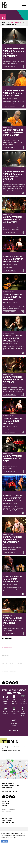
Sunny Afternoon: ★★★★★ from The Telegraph (13, 379)
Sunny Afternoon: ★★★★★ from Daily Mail (12, 421)
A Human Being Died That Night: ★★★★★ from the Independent (14, 52)
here (2, 837)
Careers (4, 805)
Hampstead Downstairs (9, 672)
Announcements (7, 652)
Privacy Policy (6, 812)
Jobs (3, 660)
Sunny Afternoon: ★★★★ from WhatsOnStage (12, 539)
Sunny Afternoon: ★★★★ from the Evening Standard (12, 498)
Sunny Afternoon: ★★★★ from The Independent (12, 620)
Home (12, 22)
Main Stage (5, 656)
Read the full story (9, 66)
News (16, 22)
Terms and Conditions (8, 810)
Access (4, 814)
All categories (6, 644)
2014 (20, 22)
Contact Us (5, 801)
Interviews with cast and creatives (12, 664)
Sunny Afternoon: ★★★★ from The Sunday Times (12, 219)
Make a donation (7, 820)
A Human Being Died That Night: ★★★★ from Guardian (13, 132)
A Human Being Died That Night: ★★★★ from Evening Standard (13, 175)
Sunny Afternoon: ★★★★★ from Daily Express (12, 338)
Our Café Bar (6, 803)
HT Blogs (4, 668)
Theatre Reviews (7, 648)
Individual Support (8, 822)
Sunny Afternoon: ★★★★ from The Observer (12, 297)
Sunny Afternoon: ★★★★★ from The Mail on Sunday (13, 259)
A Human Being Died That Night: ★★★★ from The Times (13, 93)
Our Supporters (7, 818)
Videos (4, 676)
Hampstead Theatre (4, 5)
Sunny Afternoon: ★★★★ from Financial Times (12, 579)
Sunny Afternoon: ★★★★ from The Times (12, 458)
